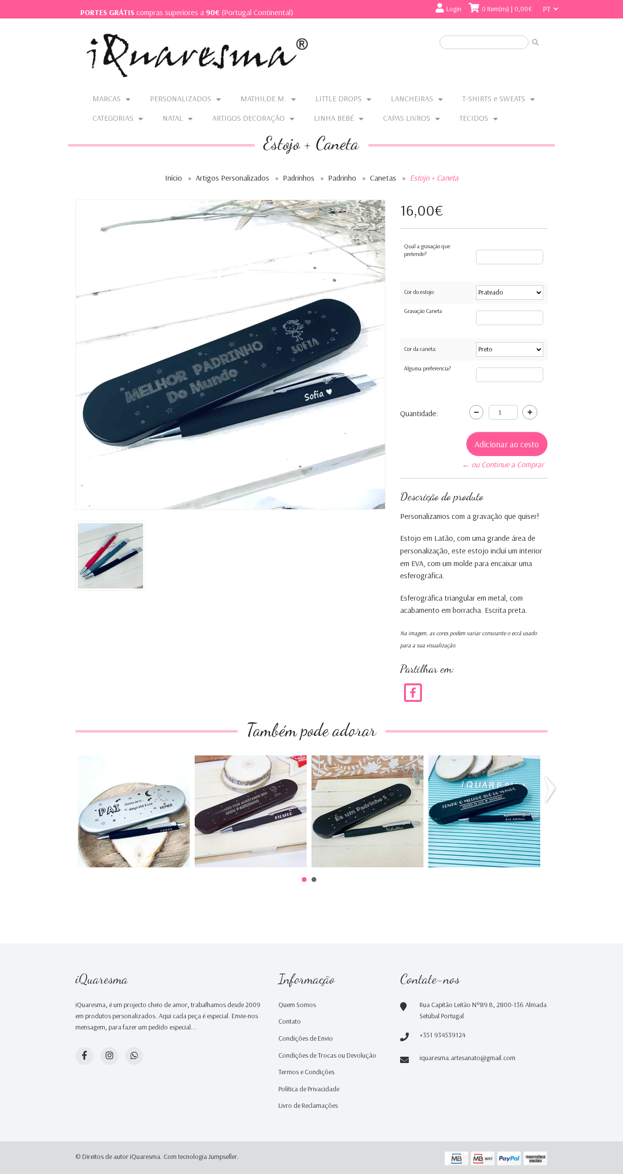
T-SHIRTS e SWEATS (493, 98)
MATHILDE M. (263, 98)
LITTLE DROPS (338, 98)
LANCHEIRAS (412, 98)
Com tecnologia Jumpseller (200, 1156)
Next (552, 789)
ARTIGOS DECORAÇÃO (248, 118)
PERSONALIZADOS (180, 98)
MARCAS (106, 98)
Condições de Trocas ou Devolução (327, 1055)
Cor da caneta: (420, 348)
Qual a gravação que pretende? (427, 249)
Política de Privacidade (308, 1088)
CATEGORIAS (112, 118)
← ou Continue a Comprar (503, 464)
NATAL (173, 118)
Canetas (383, 178)
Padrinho (342, 178)
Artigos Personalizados (232, 178)
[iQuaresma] (197, 55)
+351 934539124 (442, 1034)
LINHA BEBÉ (334, 118)
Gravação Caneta (423, 310)
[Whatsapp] (134, 1056)
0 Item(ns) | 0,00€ (507, 8)
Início (173, 178)
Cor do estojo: (419, 291)
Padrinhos (298, 178)
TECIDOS (473, 118)
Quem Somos (297, 1004)
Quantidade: (419, 413)
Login (453, 8)
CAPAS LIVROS (406, 118)
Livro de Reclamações (308, 1105)
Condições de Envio (305, 1038)
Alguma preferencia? (427, 368)
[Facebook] (413, 692)
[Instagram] (109, 1056)
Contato (289, 1021)
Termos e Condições (306, 1071)
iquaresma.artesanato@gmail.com (467, 1057)
